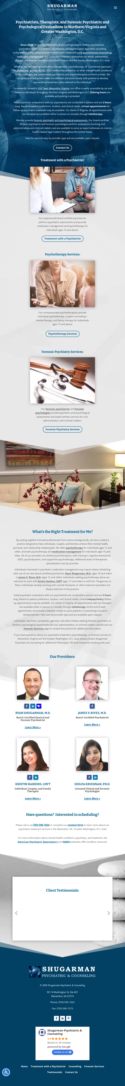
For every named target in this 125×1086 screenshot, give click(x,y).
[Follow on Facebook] (26, 706)
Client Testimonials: (62, 890)
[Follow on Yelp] (68, 1018)
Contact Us (62, 147)
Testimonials (54, 1072)
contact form (75, 825)
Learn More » (33, 727)
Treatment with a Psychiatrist (62, 238)
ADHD (42, 70)
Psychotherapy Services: (62, 254)
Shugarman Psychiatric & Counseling (66, 985)
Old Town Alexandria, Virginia (53, 88)
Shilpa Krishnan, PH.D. (92, 784)
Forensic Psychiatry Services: (63, 352)
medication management (30, 56)
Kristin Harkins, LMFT (50, 581)
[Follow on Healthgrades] (38, 706)
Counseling (75, 1066)
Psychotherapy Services (62, 333)
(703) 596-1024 (41, 825)
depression (23, 70)
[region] (62, 913)
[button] (16, 913)
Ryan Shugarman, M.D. (78, 573)
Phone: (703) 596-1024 (62, 1002)
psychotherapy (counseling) (97, 52)
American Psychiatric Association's (38, 841)
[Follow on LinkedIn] (32, 706)
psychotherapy (74, 547)
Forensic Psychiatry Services (63, 429)
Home (24, 1066)
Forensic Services (33, 628)
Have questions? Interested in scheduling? (62, 814)
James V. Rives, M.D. (30, 577)
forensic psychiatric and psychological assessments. (61, 120)
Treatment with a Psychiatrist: (62, 160)
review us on (61, 1052)
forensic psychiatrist (58, 408)
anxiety (33, 70)
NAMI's (67, 841)
